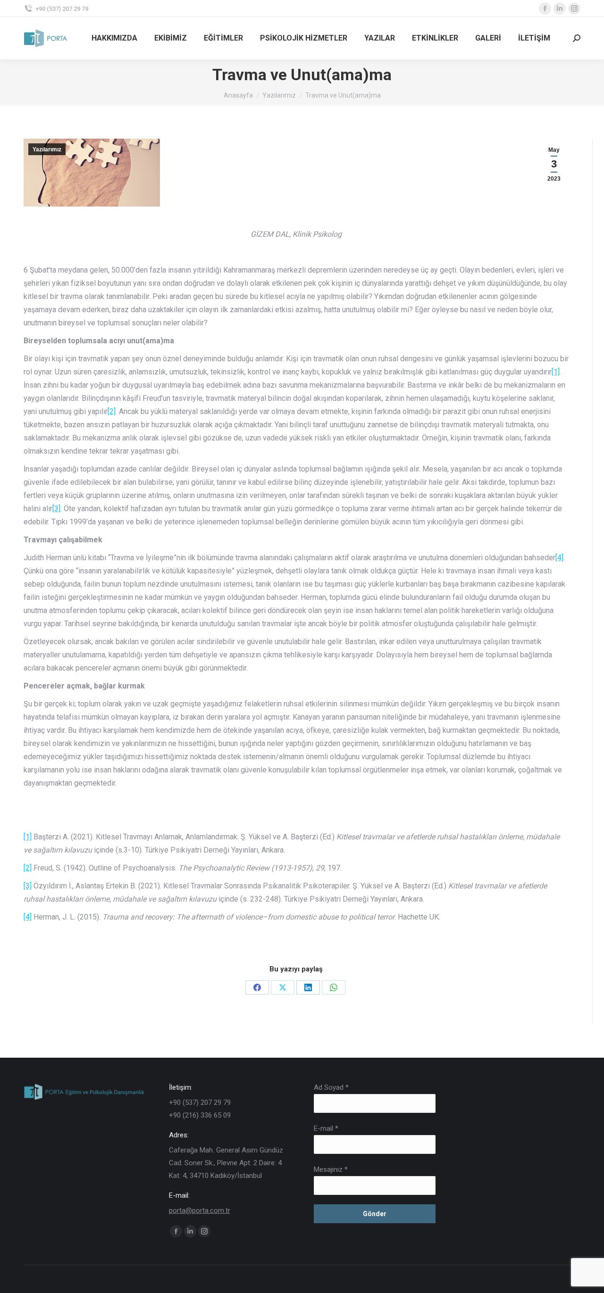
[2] (112, 411)
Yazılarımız (47, 149)
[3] (56, 508)
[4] (559, 557)
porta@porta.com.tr (199, 1210)
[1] (556, 371)
